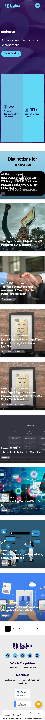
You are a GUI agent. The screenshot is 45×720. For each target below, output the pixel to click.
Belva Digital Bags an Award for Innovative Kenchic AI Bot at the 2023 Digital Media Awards (21, 396)
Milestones (19, 352)
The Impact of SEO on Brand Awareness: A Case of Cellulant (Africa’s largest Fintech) (18, 290)
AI (3, 193)
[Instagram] (22, 655)
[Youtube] (29, 655)
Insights (5, 457)
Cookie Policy (18, 715)
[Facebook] (7, 655)
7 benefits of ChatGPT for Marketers (21, 452)
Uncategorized (8, 299)
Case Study (7, 352)
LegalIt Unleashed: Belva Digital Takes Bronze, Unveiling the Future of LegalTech (21, 343)
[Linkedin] (37, 655)
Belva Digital (16, 719)
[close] (38, 714)
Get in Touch (10, 54)
